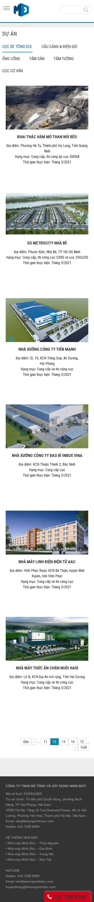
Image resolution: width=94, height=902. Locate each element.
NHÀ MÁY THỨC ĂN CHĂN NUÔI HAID (47, 668)
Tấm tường (64, 58)
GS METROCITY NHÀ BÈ (47, 243)
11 (45, 742)
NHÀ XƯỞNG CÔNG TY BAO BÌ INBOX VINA (47, 455)
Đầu (26, 742)
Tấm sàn (36, 58)
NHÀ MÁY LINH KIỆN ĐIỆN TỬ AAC (47, 561)
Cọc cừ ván (12, 70)
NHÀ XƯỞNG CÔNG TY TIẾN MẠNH (47, 349)
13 (63, 742)
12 (54, 742)
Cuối (84, 747)
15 (82, 742)
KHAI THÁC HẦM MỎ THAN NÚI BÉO (47, 136)
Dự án (9, 34)
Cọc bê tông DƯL (17, 46)
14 (73, 742)
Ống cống (11, 58)
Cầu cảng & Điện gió (59, 46)
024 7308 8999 (69, 897)
